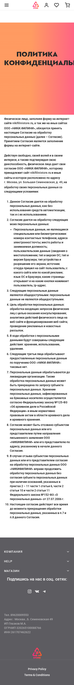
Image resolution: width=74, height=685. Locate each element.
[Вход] (46, 5)
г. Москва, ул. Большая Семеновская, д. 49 (33, 182)
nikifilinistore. (21, 123)
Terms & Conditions (37, 675)
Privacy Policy (37, 669)
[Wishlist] (57, 5)
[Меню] (6, 5)
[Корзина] (67, 5)
